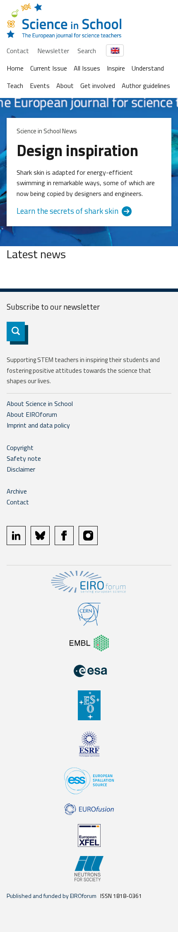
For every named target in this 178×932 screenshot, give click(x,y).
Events (40, 86)
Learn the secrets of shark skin (67, 211)
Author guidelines (146, 86)
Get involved (97, 86)
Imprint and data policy (38, 425)
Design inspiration (77, 150)
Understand (148, 68)
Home (15, 68)
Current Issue (48, 68)
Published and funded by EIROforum (51, 895)
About (65, 86)
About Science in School (40, 404)
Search (86, 51)
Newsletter (53, 51)
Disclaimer (21, 469)
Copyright (20, 448)
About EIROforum (32, 414)
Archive (17, 491)
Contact (18, 51)
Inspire (116, 68)
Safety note (24, 458)
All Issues (87, 68)
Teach (15, 86)
